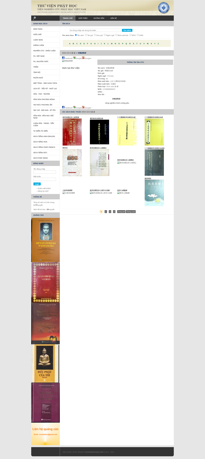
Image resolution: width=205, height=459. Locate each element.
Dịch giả (99, 35)
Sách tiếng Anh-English (44, 136)
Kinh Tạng (37, 29)
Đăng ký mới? (43, 191)
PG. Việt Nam (38, 56)
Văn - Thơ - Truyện (41, 94)
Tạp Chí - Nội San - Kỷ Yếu (44, 110)
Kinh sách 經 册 (68, 53)
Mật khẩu (37, 176)
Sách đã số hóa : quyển (44, 209)
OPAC (141, 35)
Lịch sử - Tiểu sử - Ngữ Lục (45, 88)
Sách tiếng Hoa (40, 142)
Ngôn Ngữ (38, 78)
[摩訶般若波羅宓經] (99, 144)
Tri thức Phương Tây (42, 105)
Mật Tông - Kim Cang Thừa (45, 83)
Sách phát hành (40, 158)
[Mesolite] (44, 452)
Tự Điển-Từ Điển (40, 131)
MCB (134, 35)
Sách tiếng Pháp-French (44, 147)
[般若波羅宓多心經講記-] (99, 175)
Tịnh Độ (36, 72)
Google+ (87, 58)
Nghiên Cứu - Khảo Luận (44, 50)
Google (78, 58)
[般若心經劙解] (123, 193)
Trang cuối (131, 211)
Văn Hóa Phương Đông (44, 99)
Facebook (69, 58)
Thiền (35, 67)
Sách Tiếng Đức (40, 152)
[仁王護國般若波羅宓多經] (127, 145)
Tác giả (90, 35)
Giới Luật (37, 34)
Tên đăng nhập (39, 169)
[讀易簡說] (154, 205)
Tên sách (80, 35)
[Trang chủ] (102, 7)
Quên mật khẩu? (44, 188)
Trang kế (121, 211)
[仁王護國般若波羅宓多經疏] (154, 175)
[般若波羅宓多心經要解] (72, 145)
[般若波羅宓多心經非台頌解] (101, 193)
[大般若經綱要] (69, 193)
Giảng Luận (38, 45)
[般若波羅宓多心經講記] (126, 162)
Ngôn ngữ (110, 35)
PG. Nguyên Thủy (40, 61)
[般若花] (72, 175)
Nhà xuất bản (123, 35)
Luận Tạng (38, 40)
